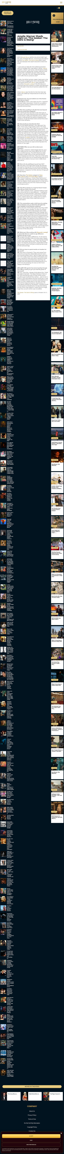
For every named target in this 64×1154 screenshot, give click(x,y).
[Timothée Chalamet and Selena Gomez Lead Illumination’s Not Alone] (3, 146)
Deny (31, 1140)
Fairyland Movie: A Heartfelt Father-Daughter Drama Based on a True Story (10, 934)
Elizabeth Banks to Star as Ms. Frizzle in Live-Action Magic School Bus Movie (10, 176)
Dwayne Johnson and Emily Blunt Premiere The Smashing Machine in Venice (10, 882)
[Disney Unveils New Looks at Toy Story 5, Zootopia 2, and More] (3, 891)
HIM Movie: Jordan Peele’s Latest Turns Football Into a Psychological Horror (10, 983)
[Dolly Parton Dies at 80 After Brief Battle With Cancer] (25, 1096)
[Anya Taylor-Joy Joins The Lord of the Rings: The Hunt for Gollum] (3, 201)
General (54, 61)
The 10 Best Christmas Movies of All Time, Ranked (10, 462)
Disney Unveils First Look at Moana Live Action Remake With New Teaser (10, 598)
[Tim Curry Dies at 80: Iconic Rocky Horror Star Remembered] (4, 1096)
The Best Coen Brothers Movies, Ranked (9, 908)
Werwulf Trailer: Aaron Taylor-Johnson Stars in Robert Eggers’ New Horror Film (10, 156)
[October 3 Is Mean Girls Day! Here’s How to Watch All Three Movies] (3, 794)
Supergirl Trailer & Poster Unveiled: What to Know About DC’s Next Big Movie (10, 523)
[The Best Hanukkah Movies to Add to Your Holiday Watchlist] (3, 487)
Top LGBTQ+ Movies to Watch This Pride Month (57, 113)
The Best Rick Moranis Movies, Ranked (10, 817)
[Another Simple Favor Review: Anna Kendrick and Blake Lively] (57, 478)
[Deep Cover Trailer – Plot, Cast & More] (57, 412)
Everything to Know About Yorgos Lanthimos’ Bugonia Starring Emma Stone (10, 900)
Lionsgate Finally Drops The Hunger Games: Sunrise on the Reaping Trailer (10, 578)
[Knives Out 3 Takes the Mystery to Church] (3, 515)
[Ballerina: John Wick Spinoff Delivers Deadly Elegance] (57, 280)
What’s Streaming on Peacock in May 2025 (57, 641)
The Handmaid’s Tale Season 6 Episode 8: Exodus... (57, 333)
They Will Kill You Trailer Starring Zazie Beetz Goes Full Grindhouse (10, 445)
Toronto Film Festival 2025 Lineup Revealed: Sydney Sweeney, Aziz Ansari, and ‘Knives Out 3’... (10, 1063)
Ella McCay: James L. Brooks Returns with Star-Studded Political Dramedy (10, 714)
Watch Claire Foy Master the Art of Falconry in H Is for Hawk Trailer (10, 667)
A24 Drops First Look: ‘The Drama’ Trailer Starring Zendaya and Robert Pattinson (10, 534)
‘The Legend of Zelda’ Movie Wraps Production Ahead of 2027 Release (10, 210)
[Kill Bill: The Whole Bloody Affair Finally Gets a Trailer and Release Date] (3, 649)
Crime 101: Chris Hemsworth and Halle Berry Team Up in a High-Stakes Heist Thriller (10, 695)
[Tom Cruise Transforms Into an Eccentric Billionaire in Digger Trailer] (3, 131)
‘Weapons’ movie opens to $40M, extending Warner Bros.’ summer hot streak (10, 964)
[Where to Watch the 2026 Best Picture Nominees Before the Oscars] (3, 340)
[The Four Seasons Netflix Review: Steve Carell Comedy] (57, 544)
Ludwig (27, 137)
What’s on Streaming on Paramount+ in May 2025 (57, 575)
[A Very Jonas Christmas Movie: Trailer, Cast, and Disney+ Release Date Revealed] (3, 862)
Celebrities (54, 39)
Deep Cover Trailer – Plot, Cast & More (57, 421)
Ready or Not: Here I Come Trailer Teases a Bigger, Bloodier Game (10, 416)
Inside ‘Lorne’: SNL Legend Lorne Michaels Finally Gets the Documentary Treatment (10, 370)
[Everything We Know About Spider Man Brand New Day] (3, 302)
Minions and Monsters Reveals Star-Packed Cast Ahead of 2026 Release (10, 239)
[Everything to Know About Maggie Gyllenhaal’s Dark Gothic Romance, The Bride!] (3, 349)
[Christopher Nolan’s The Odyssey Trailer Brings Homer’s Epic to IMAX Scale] (3, 469)
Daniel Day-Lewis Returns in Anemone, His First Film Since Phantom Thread (10, 917)
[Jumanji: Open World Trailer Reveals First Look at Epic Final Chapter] (3, 88)
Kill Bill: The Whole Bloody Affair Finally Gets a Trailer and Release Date (10, 650)
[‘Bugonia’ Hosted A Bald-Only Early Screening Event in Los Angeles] (3, 704)
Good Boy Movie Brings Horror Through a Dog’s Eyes (10, 925)
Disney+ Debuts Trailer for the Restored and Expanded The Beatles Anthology (10, 607)
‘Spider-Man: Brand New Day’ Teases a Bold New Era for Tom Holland (10, 1009)
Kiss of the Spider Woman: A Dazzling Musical (56, 201)
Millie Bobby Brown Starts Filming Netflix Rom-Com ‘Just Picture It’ (10, 810)
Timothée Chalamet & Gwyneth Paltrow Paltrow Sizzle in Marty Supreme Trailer (10, 945)
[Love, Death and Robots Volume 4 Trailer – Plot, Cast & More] (57, 522)
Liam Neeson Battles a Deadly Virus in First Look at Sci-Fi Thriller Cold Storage (10, 1001)
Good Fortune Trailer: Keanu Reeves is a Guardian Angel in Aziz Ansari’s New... (10, 1044)
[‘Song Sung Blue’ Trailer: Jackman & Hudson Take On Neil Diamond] (3, 833)
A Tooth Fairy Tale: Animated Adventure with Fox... (57, 399)
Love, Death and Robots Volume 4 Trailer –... (56, 531)
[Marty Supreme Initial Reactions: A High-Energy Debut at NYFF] (3, 786)
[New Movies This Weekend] (57, 456)
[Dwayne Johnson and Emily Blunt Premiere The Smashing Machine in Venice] (3, 881)
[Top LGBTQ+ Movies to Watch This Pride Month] (57, 104)
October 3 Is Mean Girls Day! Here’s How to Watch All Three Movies (10, 794)
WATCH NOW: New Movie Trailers (56, 619)
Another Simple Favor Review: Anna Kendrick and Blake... (57, 487)
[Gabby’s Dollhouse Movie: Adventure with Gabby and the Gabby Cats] (57, 236)
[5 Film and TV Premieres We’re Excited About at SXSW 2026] (3, 317)
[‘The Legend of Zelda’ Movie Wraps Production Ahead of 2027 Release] (3, 210)
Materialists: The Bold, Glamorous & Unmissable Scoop (57, 223)
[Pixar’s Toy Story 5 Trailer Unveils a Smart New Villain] (3, 631)
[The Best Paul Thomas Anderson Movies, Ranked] (3, 802)
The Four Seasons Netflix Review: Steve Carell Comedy (57, 553)
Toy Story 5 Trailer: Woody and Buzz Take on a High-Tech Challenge (10, 396)
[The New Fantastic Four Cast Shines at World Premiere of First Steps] (3, 1053)
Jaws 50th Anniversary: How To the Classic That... (57, 157)
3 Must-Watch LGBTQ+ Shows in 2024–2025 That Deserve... (57, 45)
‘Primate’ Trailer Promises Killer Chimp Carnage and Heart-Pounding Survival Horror (10, 744)
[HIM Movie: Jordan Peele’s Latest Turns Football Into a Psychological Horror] (3, 982)
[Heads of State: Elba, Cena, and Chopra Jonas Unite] (57, 58)
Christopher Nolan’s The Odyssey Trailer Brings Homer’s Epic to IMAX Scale (10, 470)
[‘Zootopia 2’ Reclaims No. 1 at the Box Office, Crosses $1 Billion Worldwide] (3, 505)
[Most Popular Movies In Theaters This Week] (57, 742)
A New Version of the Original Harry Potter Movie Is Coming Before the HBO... (10, 588)
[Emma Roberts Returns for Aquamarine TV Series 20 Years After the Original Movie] (3, 165)
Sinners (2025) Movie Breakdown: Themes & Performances (57, 729)
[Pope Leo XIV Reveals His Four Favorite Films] (3, 625)
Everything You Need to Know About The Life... (57, 179)
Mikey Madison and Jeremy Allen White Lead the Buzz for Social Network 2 (10, 1018)
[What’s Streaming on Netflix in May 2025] (57, 676)
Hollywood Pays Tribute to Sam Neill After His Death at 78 (10, 139)
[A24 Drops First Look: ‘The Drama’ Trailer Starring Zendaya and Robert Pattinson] (3, 533)
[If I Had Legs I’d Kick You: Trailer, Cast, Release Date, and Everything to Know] (3, 953)
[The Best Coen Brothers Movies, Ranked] (3, 908)
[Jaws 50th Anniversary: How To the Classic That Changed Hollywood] (57, 148)
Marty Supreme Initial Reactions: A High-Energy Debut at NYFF (10, 786)
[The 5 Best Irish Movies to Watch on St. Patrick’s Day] (3, 309)
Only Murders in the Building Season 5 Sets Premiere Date (10, 1036)
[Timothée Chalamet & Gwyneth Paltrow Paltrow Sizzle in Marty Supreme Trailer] (3, 943)
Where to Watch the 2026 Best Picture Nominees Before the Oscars (9, 342)
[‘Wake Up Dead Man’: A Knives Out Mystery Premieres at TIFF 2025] (3, 854)
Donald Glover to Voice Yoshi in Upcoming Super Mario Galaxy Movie (10, 324)
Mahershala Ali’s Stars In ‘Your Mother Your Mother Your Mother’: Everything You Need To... (10, 71)
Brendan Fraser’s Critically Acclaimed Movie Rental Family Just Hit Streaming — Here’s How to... (10, 406)
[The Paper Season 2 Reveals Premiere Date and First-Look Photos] (46, 1096)
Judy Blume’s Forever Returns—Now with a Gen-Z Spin (57, 443)
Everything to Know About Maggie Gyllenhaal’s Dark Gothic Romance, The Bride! (10, 351)
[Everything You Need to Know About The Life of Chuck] (57, 170)
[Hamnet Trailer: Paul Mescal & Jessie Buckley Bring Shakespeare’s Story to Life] (3, 776)
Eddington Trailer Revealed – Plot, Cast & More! (57, 795)
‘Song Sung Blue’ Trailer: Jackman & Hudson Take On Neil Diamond (10, 833)
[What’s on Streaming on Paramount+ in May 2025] (57, 566)
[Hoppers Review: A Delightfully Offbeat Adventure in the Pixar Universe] (3, 359)
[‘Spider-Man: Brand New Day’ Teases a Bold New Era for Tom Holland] (3, 1009)
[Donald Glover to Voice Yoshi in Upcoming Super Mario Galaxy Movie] (3, 323)
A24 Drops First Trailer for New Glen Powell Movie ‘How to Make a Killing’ (10, 562)
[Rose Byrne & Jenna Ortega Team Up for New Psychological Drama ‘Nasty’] (3, 113)
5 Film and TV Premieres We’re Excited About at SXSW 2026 (10, 317)
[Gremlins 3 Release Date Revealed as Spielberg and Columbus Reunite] (3, 657)
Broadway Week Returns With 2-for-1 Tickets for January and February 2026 (10, 455)
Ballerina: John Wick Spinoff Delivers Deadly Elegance (57, 289)
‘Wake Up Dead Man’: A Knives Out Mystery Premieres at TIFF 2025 (10, 854)
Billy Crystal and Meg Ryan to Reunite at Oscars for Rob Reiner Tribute (10, 379)
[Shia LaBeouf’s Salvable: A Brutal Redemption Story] (57, 368)
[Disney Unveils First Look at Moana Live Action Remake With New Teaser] (3, 596)
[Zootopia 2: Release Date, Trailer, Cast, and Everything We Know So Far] (3, 1027)
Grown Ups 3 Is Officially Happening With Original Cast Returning (10, 32)
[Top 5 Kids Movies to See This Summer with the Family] (57, 79)
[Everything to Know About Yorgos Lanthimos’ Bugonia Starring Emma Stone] (3, 899)
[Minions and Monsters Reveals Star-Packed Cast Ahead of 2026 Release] (3, 238)
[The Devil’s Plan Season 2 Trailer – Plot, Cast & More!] (57, 654)
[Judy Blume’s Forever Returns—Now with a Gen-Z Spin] (57, 434)
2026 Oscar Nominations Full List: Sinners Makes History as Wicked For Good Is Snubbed (10, 426)
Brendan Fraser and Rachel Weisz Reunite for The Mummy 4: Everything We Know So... (10, 676)
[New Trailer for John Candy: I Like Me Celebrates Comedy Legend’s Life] (3, 872)
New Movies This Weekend (56, 465)
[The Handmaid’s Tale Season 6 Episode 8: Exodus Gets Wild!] (57, 324)
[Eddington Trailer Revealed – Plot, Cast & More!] (57, 786)
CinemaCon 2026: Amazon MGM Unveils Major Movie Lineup (10, 256)
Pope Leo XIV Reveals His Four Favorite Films (10, 624)
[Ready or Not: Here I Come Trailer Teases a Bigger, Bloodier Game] (3, 415)
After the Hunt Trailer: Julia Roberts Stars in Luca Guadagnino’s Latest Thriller (10, 1073)
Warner (45, 68)
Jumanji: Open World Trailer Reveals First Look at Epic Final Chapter (10, 88)
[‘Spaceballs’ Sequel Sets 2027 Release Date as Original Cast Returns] (3, 218)
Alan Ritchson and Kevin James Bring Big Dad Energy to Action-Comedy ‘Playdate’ (10, 641)
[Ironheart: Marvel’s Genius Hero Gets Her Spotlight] (57, 126)
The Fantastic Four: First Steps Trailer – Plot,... (56, 707)
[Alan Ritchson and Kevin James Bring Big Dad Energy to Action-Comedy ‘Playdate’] (3, 639)
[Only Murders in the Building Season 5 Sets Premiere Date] (3, 1036)
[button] (61, 1133)
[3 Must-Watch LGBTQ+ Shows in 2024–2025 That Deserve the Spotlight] (57, 36)
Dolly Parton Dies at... (34, 1094)
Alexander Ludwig (29, 84)
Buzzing (54, 83)
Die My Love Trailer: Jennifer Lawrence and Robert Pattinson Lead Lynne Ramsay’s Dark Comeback (10, 844)
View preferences (31, 1144)
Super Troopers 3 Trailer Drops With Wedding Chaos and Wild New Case (10, 248)
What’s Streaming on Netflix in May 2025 (57, 685)
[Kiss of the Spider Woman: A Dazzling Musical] (57, 192)
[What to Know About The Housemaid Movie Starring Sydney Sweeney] (3, 683)
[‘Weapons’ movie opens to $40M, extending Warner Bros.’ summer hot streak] (3, 962)
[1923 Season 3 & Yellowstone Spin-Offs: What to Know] (57, 808)
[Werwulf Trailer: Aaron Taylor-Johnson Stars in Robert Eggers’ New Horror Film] (3, 154)
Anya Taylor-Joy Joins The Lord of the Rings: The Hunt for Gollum (10, 202)
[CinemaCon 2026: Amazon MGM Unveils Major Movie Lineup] (3, 255)
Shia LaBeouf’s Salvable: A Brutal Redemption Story (56, 377)
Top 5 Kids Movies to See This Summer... (57, 88)
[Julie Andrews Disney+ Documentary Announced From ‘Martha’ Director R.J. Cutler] (3, 95)
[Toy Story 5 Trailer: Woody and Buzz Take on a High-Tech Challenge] (3, 396)
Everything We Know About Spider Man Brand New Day (10, 302)
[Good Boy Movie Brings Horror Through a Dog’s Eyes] (3, 925)
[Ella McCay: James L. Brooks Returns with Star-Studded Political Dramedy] (3, 713)
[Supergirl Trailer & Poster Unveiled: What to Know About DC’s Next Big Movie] (3, 521)
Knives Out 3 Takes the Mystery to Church (10, 514)
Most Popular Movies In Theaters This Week (57, 750)
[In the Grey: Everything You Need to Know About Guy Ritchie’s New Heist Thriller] (3, 330)
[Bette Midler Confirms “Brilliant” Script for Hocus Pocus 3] (3, 733)
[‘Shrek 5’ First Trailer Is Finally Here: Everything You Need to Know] (3, 193)
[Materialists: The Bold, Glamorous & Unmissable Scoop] (57, 214)
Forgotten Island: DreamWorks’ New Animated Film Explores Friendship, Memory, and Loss (10, 228)
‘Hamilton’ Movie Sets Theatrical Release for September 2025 (9, 991)
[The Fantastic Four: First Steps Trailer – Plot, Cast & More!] (57, 698)
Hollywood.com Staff (22, 49)
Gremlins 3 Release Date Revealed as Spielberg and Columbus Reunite (10, 658)
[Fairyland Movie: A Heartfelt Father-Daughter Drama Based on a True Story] (3, 932)
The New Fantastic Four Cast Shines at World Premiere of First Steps (10, 1053)
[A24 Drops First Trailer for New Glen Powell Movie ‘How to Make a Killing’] (3, 561)
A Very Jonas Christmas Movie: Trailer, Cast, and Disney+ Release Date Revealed (10, 864)
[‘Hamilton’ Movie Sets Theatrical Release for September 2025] (3, 991)
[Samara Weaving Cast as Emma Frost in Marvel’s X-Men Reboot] (3, 80)
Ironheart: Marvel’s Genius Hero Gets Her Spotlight (57, 135)
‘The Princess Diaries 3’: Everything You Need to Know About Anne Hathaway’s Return (10, 52)
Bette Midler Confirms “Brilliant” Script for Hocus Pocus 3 (10, 734)
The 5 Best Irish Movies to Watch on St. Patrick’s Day (10, 309)
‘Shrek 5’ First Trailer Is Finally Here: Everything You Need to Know (10, 194)
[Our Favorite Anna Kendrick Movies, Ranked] (57, 500)
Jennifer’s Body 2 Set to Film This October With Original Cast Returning (10, 105)
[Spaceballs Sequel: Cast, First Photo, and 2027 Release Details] (3, 824)
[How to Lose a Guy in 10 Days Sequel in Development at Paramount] (3, 23)
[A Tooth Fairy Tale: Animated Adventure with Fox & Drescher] (57, 390)
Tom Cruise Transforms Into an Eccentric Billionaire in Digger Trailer (10, 131)
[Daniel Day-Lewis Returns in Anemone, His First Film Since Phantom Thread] (3, 916)
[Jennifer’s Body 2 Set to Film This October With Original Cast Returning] (3, 105)
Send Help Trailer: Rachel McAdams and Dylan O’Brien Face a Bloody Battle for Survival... (10, 756)
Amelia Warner (25, 57)
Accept (31, 1136)
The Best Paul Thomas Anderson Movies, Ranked (10, 802)
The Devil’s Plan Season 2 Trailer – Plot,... (56, 663)
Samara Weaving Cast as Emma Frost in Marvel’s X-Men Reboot (10, 80)
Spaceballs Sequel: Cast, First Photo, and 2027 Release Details (10, 825)
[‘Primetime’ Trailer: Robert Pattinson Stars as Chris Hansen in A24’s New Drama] (3, 61)
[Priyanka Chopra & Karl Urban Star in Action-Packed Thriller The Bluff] (3, 436)
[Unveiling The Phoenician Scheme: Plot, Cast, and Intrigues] (57, 258)
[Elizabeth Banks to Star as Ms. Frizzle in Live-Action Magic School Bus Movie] (3, 175)
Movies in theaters (7, 13)
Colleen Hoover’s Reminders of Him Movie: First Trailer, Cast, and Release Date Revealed (10, 725)
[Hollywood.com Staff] (58, 15)
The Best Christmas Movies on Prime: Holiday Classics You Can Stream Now (10, 545)
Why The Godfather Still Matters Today (57, 355)
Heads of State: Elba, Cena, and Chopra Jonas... (57, 67)
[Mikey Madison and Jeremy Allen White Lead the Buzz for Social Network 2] (3, 1017)
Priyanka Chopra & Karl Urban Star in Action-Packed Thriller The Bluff (10, 437)
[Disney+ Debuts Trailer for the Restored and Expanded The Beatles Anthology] (3, 605)
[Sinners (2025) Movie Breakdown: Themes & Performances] (57, 720)
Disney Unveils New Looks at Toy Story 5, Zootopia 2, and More (10, 891)
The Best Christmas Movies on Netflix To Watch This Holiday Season (9, 497)
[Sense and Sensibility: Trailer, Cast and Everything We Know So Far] (3, 121)
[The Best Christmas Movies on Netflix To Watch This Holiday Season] (3, 495)
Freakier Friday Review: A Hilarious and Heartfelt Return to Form (10, 974)
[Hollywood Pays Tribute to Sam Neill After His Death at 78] (3, 139)
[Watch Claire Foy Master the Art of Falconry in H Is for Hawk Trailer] (3, 666)
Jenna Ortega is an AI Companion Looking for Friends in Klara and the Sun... (10, 185)
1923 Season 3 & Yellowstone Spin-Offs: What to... (57, 817)
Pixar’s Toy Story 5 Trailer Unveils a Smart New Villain (10, 631)
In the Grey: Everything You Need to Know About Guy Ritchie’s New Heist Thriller (10, 332)
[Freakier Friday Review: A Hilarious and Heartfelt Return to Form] (3, 972)
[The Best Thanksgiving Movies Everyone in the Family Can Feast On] (3, 569)
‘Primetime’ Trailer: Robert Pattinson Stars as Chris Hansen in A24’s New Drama (10, 62)
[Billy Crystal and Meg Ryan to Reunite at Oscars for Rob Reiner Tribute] (3, 379)
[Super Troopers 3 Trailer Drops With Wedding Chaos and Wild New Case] (3, 246)
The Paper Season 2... (55, 1094)
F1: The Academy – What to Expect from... (57, 311)
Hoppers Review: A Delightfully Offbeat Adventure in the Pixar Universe (10, 360)
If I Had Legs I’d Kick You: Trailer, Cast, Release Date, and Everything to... (10, 955)
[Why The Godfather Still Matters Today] (57, 346)
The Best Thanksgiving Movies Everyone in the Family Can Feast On (10, 569)
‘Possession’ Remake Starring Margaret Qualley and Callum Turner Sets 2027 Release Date (10, 41)
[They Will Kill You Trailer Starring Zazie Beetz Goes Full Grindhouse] (3, 445)
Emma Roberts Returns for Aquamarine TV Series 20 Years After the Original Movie (10, 167)
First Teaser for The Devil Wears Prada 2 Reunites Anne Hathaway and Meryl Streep (10, 617)
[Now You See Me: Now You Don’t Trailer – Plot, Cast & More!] (57, 588)
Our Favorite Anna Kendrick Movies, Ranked (56, 509)
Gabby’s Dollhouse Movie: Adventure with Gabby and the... (57, 245)
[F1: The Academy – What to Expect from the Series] (57, 302)
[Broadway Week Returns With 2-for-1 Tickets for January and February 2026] (3, 454)
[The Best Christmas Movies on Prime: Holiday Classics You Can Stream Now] (3, 543)
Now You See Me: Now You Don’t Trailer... (57, 597)
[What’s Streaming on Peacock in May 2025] (57, 632)
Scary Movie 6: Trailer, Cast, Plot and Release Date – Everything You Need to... (10, 387)
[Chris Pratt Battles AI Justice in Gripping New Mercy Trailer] (3, 553)
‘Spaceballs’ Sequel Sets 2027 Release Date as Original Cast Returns (10, 218)
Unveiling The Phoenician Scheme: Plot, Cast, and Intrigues (57, 268)
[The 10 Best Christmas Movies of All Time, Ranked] (3, 463)
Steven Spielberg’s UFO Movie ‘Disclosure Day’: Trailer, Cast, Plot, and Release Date (10, 480)
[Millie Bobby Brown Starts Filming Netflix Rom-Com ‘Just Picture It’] (3, 809)
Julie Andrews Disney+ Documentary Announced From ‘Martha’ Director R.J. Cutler (10, 96)
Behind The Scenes (56, 152)
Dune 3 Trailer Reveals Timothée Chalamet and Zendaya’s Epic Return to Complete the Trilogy (10, 294)
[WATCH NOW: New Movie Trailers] (57, 610)
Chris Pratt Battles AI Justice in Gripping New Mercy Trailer (10, 554)
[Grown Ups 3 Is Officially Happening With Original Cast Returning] (3, 31)
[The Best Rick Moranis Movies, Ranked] (3, 817)
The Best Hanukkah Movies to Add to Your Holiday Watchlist (10, 488)
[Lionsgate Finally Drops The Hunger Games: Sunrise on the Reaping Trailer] (3, 577)
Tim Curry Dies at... (12, 1094)
